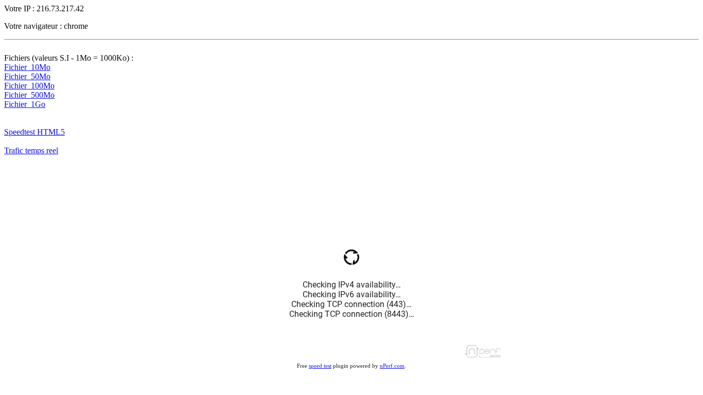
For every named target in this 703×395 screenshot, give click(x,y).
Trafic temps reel (31, 150)
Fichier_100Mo (29, 85)
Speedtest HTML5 (34, 132)
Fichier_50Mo (27, 76)
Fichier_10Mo (27, 67)
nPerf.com (392, 366)
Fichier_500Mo (29, 95)
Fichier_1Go (24, 104)
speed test (320, 366)
